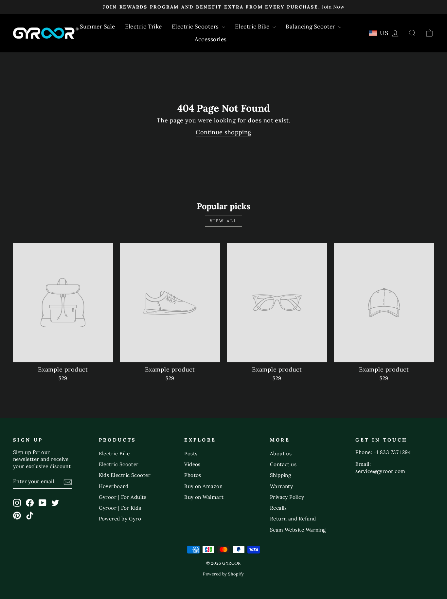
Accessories (211, 39)
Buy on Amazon (203, 486)
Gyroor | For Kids (120, 508)
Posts (190, 453)
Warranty (281, 486)
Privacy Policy (287, 497)
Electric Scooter (119, 464)
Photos (192, 475)
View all (224, 220)
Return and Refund (293, 519)
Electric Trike (143, 26)
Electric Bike (253, 26)
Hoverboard (114, 486)
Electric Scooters (196, 26)
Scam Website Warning (298, 530)
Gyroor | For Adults (123, 497)
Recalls (278, 508)
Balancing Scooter (311, 26)
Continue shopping (223, 132)
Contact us (283, 464)
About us (281, 453)
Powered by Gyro (120, 519)
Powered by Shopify (223, 573)
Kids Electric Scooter (125, 475)
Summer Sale (97, 26)
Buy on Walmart (204, 497)
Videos (192, 464)
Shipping (280, 475)
